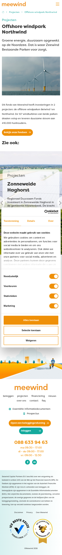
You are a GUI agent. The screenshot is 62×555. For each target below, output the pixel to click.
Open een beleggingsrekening (28, 422)
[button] (29, 409)
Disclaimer (18, 512)
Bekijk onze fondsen (15, 132)
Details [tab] (31, 221)
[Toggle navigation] (57, 4)
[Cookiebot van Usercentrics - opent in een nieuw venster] (49, 212)
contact (34, 400)
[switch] (53, 286)
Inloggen (26, 430)
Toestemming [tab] (11, 221)
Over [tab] (51, 221)
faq (43, 400)
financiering (38, 396)
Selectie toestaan (31, 330)
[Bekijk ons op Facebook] (27, 462)
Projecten (14, 12)
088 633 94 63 (31, 442)
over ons (21, 400)
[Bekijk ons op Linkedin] (34, 462)
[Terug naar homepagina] (14, 4)
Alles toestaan (31, 320)
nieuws (52, 396)
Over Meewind (42, 512)
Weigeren (31, 340)
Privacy (29, 512)
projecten (22, 396)
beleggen (8, 396)
